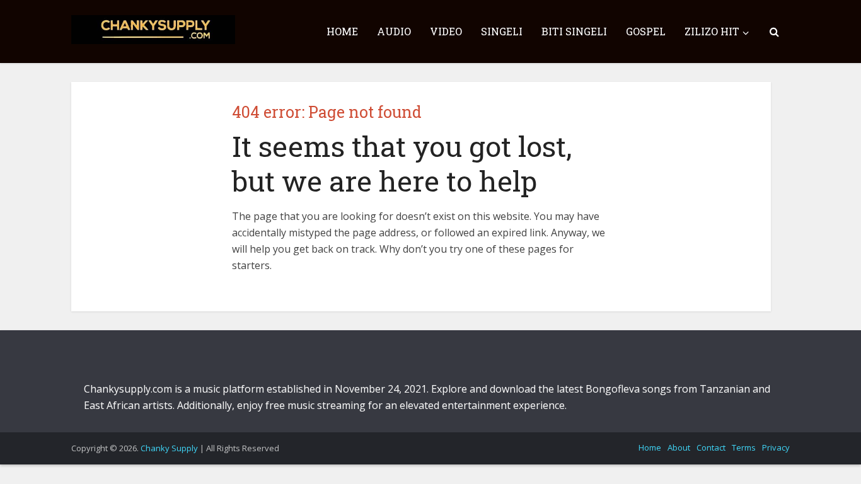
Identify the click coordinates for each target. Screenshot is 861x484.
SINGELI (502, 31)
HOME (342, 31)
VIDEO (446, 31)
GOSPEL (646, 31)
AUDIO (394, 31)
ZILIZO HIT (712, 31)
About (678, 447)
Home (650, 447)
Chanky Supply (169, 448)
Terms (744, 447)
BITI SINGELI (574, 31)
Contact (710, 447)
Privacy (776, 447)
